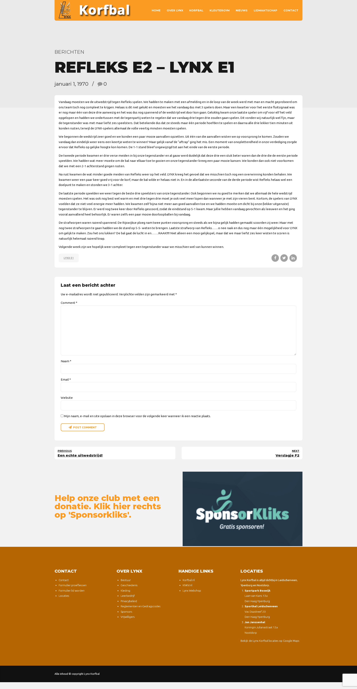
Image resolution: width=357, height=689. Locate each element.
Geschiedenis (129, 585)
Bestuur (126, 580)
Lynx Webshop (192, 590)
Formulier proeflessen (73, 585)
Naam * (66, 361)
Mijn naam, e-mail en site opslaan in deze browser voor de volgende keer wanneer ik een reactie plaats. (137, 416)
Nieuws (242, 10)
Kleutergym (219, 10)
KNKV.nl (187, 585)
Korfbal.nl (189, 580)
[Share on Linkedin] (293, 258)
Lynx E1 (69, 258)
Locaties (64, 595)
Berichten (69, 52)
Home (156, 10)
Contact (290, 10)
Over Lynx (175, 10)
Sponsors (126, 611)
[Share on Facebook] (275, 258)
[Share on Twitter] (284, 258)
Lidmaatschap (265, 10)
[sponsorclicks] (242, 509)
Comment (69, 302)
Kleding (125, 590)
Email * (66, 379)
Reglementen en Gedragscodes (141, 606)
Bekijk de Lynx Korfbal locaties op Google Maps (269, 640)
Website (67, 397)
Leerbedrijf (128, 595)
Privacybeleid (129, 601)
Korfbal (196, 10)
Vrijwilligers (128, 616)
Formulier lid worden (71, 590)
